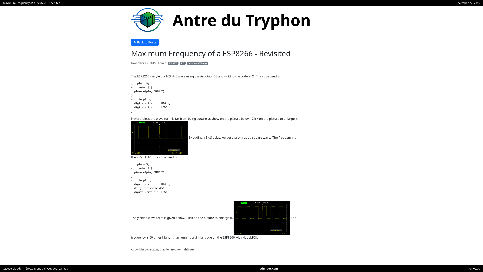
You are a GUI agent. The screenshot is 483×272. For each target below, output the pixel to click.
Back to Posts (146, 42)
